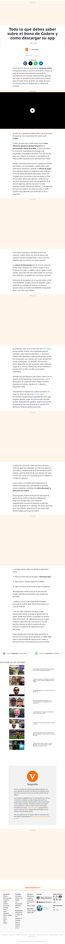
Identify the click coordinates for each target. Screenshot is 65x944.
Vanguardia (35, 49)
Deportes (47, 816)
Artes (16, 818)
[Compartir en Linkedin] (41, 63)
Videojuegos (28, 55)
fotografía (31, 807)
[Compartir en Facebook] (25, 63)
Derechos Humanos (38, 816)
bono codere (47, 349)
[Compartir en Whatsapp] (36, 63)
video (36, 807)
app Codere (35, 394)
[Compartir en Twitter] (30, 63)
